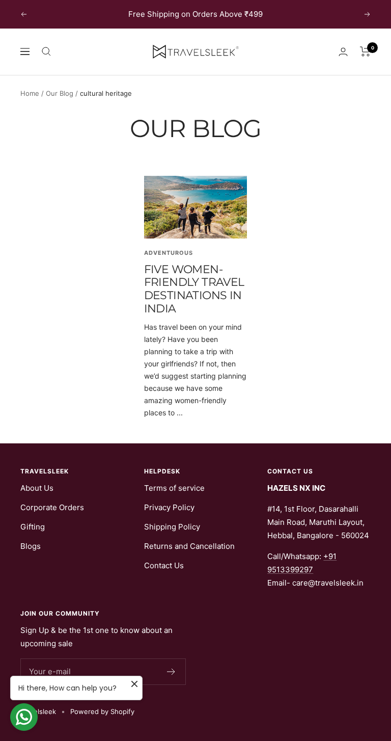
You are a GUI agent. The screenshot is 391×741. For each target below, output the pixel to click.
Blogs (30, 546)
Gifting (32, 527)
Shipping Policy (172, 527)
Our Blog (59, 93)
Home (29, 93)
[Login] (343, 51)
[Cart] (365, 51)
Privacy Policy (169, 507)
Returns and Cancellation (189, 546)
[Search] (46, 51)
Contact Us (164, 565)
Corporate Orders (52, 507)
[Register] (171, 671)
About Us (36, 488)
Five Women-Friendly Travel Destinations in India (194, 288)
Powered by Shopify (102, 711)
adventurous (168, 252)
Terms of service (174, 488)
